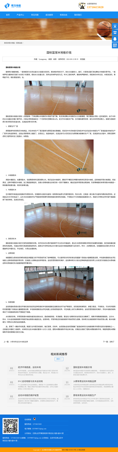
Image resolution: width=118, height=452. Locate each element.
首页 (8, 15)
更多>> (59, 359)
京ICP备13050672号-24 (70, 450)
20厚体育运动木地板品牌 (19, 342)
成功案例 (49, 15)
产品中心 (20, 15)
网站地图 (82, 450)
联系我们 (78, 15)
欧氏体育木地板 (9, 43)
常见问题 (34, 15)
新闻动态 (63, 15)
